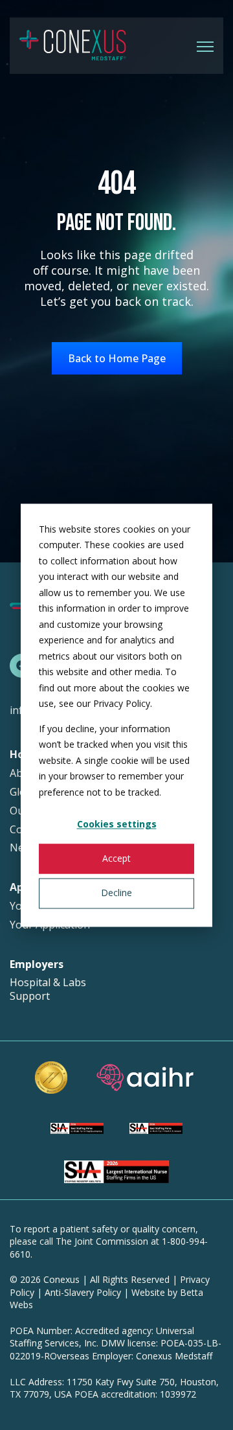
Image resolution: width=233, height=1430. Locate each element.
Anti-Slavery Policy (83, 1292)
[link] (72, 45)
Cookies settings (117, 824)
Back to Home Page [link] (117, 358)
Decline (116, 893)
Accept (116, 859)
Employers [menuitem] (36, 964)
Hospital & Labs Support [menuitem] (48, 989)
